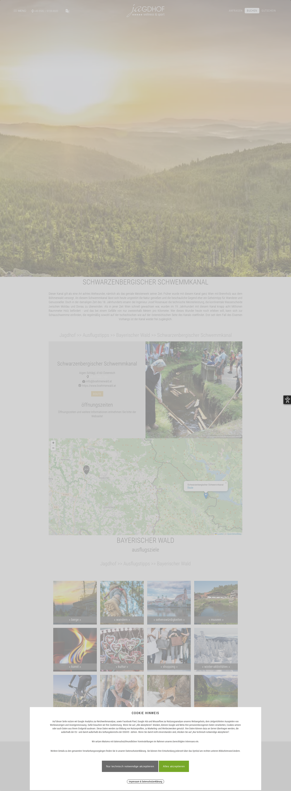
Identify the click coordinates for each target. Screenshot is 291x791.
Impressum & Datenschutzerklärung (145, 781)
